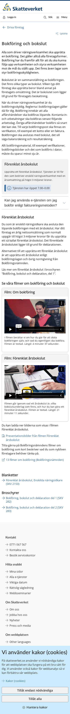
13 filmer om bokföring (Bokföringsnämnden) (35, 460)
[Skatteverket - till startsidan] (23, 7)
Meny (64, 17)
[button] (48, 17)
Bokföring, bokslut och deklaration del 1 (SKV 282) (34, 499)
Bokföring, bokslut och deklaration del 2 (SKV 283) (34, 509)
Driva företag (15, 27)
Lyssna (63, 33)
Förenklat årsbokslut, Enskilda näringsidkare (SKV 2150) (34, 482)
